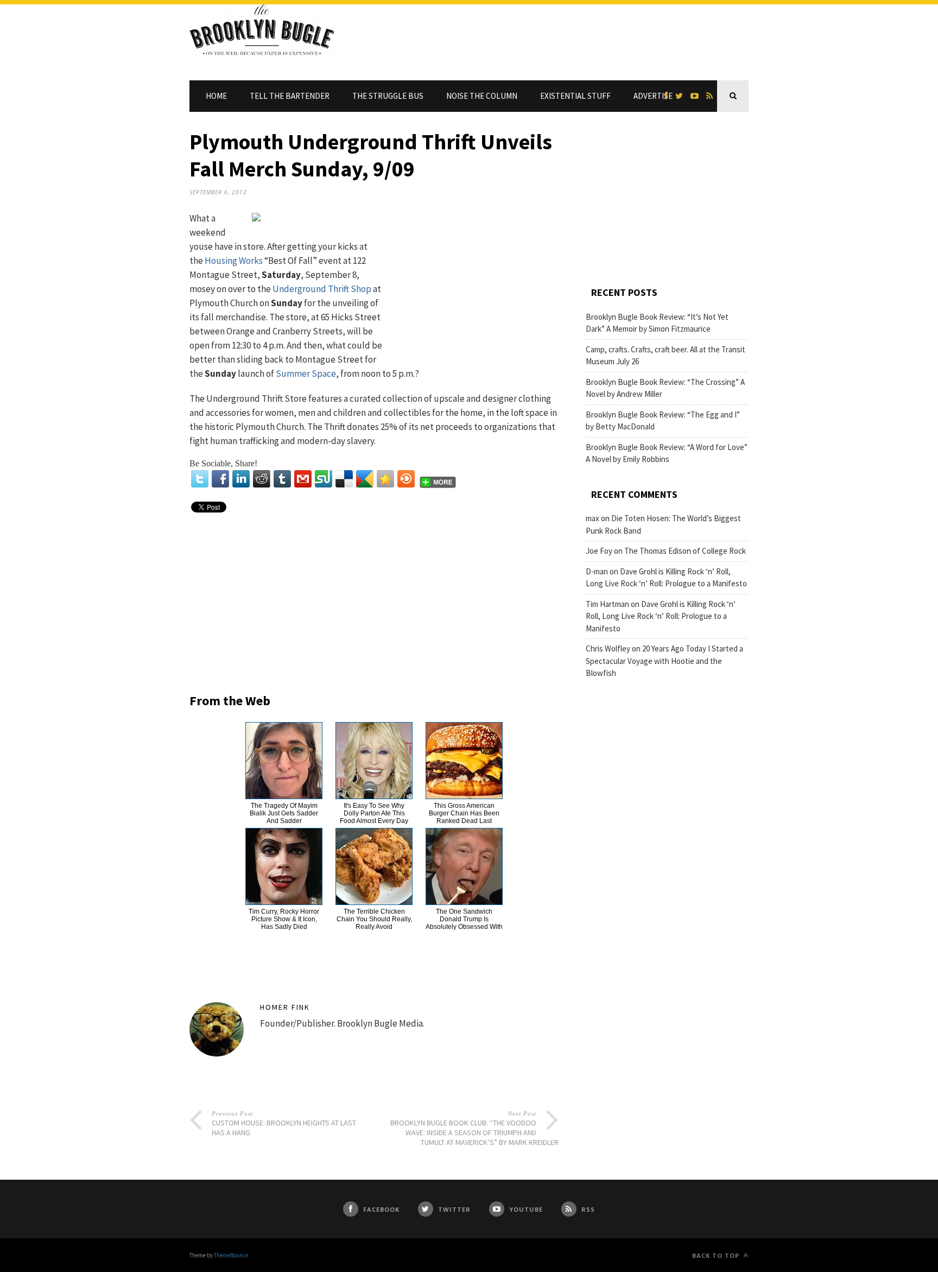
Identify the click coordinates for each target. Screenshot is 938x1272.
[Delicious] (344, 479)
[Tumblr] (282, 479)
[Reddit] (261, 479)
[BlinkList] (406, 479)
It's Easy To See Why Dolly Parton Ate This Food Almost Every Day (374, 813)
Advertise (653, 96)
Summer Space (306, 373)
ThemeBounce (231, 1255)
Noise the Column (481, 96)
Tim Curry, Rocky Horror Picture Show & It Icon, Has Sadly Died (284, 919)
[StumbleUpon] (323, 479)
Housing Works (234, 261)
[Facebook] (220, 479)
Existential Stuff (575, 96)
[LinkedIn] (241, 479)
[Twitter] (199, 479)
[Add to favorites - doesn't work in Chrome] (385, 479)
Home (216, 96)
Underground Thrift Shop (321, 289)
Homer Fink (285, 1007)
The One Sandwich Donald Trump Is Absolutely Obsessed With (464, 919)
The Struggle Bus (387, 96)
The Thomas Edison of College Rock (685, 551)
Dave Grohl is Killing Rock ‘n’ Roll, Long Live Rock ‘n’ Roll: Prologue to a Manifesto (661, 616)
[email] (303, 479)
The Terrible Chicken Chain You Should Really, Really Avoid (374, 919)
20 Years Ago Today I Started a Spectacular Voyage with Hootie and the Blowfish (664, 660)
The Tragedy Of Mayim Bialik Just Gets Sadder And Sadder (284, 813)
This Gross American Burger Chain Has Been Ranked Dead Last (464, 813)
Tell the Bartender (289, 96)
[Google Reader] (364, 479)
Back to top (716, 1255)
